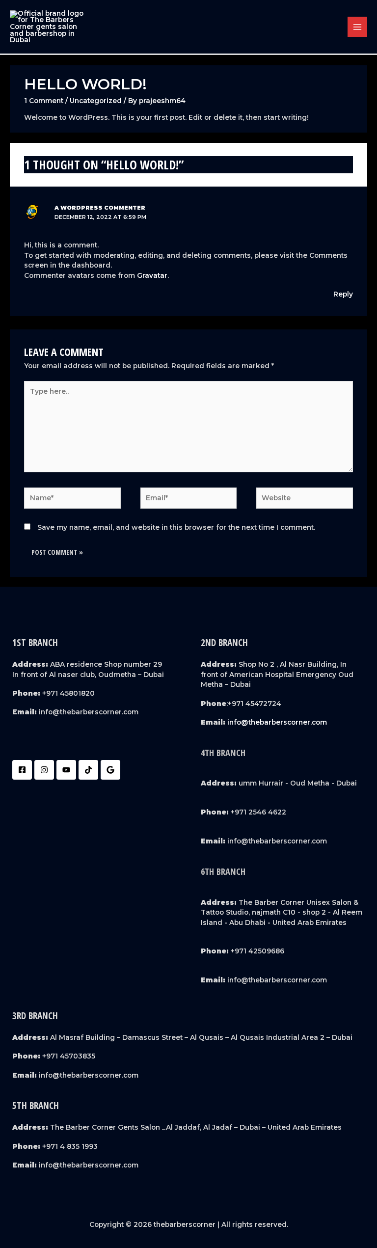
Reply (343, 294)
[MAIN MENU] (358, 27)
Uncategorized (96, 101)
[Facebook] (22, 770)
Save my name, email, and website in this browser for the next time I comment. (176, 527)
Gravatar (152, 275)
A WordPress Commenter (99, 207)
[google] (110, 770)
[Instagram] (44, 770)
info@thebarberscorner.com (277, 722)
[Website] (304, 500)
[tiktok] (88, 770)
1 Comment (43, 101)
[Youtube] (66, 770)
